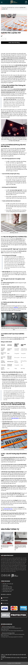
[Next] (27, 542)
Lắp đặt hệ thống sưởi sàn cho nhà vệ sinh (7, 546)
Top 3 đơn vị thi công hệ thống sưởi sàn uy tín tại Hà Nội (20, 547)
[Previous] (1, 542)
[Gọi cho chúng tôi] (7, 575)
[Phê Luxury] (14, 2)
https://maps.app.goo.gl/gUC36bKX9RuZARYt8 (14, 630)
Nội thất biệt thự (10, 7)
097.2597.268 (5, 603)
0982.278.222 (6, 629)
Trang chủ (4, 7)
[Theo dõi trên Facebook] (2, 575)
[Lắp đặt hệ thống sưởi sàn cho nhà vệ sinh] (7, 538)
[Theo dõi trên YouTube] (9, 575)
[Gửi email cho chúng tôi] (4, 575)
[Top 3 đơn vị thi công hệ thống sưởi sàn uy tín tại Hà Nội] (21, 538)
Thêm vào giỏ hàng (14, 42)
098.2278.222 (5, 597)
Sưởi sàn (17, 7)
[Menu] (2, 2)
